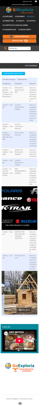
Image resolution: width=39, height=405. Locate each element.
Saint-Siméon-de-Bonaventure (7, 94)
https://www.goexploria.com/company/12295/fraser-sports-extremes (32, 139)
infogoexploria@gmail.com (22, 4)
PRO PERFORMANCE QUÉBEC (18, 225)
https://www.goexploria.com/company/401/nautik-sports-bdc (32, 94)
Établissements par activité (13, 73)
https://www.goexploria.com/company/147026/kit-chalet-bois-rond (32, 262)
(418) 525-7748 (27, 1)
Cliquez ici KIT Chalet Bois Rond (18, 310)
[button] (4, 341)
